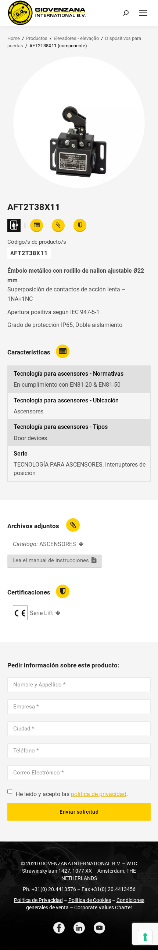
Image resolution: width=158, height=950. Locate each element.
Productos (36, 38)
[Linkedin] (79, 928)
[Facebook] (59, 928)
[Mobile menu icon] (143, 12)
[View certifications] (79, 225)
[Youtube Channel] (99, 928)
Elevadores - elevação (76, 38)
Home (13, 38)
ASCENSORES (57, 544)
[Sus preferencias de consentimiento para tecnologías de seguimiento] (145, 937)
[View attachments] (58, 225)
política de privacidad (98, 794)
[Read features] (36, 225)
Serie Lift (41, 613)
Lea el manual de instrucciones (50, 560)
